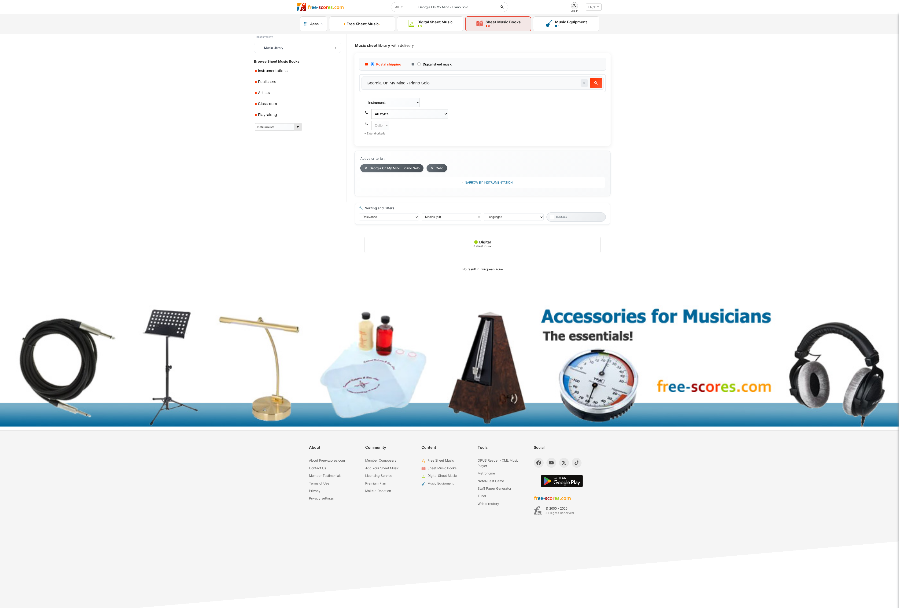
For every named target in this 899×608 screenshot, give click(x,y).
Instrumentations (272, 70)
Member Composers (380, 460)
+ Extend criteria (375, 133)
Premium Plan (375, 483)
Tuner (482, 496)
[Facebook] (539, 463)
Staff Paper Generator (494, 488)
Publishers (266, 81)
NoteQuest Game (491, 481)
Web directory (488, 504)
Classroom (267, 103)
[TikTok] (577, 463)
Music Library (273, 48)
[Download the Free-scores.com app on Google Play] (562, 481)
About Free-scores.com (327, 460)
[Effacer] (584, 83)
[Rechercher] (502, 7)
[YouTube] (551, 463)
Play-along (267, 114)
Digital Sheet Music (442, 476)
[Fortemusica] (538, 510)
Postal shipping (388, 64)
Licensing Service (378, 476)
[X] (564, 463)
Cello (439, 168)
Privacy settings (321, 498)
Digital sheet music (437, 64)
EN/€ (592, 7)
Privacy (315, 491)
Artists (263, 92)
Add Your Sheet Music (382, 468)
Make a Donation (378, 491)
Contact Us (317, 468)
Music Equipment (440, 483)
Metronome (486, 473)
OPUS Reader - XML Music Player (498, 462)
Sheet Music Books (442, 468)
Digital (482, 244)
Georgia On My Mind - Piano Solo (394, 168)
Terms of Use (319, 483)
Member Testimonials (325, 476)
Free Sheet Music (440, 460)
